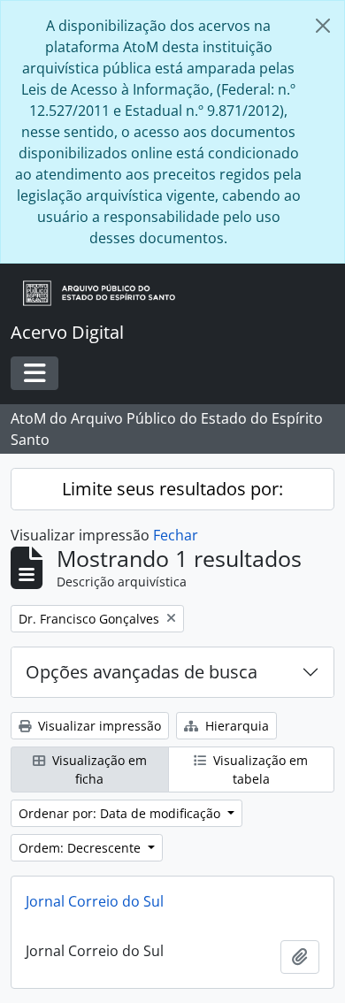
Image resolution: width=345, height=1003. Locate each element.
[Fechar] (323, 25)
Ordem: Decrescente (81, 847)
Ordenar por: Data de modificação (121, 813)
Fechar (175, 535)
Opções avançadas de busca (141, 672)
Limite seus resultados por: (172, 489)
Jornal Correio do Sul (95, 901)
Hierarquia (235, 725)
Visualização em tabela (259, 769)
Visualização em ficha (98, 769)
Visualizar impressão (97, 725)
